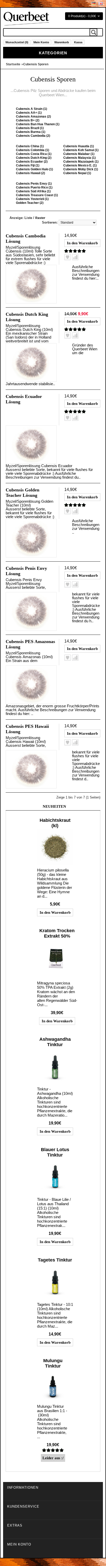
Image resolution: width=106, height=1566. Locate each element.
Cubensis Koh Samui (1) (81, 150)
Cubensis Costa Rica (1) (33, 154)
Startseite (13, 64)
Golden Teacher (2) (29, 203)
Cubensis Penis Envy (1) (34, 183)
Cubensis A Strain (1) (31, 109)
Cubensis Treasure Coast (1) (37, 195)
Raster (40, 218)
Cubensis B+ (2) (27, 120)
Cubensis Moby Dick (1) (80, 169)
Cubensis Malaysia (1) (79, 158)
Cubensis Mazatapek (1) (81, 161)
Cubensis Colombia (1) (32, 150)
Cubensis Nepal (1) (77, 173)
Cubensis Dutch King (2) (33, 158)
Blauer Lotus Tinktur (55, 1152)
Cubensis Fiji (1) (27, 165)
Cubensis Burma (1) (30, 132)
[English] (100, 3)
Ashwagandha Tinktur (55, 1042)
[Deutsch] (93, 3)
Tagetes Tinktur (55, 1260)
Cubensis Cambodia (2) (33, 136)
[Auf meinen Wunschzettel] (67, 257)
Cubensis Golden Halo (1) (34, 169)
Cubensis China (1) (30, 146)
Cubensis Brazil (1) (30, 128)
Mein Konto (41, 42)
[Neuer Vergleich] (75, 257)
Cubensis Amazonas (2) (33, 116)
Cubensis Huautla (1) (78, 146)
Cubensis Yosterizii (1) (32, 199)
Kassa (78, 42)
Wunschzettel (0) (16, 42)
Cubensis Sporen (35, 64)
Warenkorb (61, 42)
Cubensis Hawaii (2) (30, 173)
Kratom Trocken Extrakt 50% (57, 933)
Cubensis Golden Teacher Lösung (22, 492)
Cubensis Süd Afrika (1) (33, 191)
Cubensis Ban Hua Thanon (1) (37, 124)
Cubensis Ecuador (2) (32, 161)
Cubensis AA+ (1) (29, 112)
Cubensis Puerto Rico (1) (34, 187)
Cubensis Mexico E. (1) (80, 165)
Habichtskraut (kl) (55, 823)
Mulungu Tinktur (53, 1363)
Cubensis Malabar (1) (78, 154)
